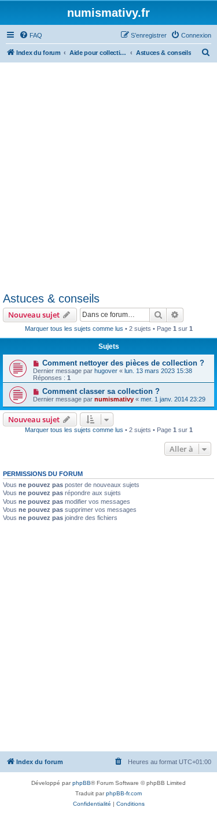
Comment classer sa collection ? (101, 391)
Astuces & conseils (51, 298)
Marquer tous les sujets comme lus (74, 328)
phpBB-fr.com (124, 793)
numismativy (114, 399)
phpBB (81, 783)
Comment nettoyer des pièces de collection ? (123, 363)
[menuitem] (30, 35)
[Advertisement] (108, 176)
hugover (105, 370)
